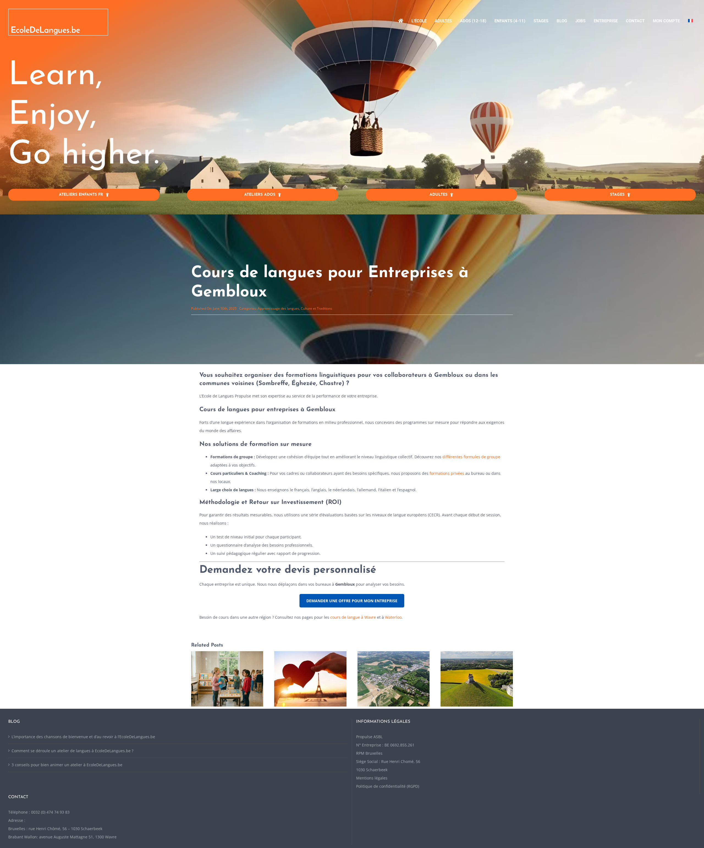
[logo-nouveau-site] (58, 10)
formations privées (447, 473)
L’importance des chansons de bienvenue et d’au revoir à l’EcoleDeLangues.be (83, 753)
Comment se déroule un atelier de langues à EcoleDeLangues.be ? (72, 767)
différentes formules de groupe (471, 456)
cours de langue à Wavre (353, 617)
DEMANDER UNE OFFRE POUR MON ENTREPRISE (351, 600)
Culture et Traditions (316, 308)
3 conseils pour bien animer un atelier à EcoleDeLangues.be (67, 781)
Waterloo (393, 617)
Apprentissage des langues (278, 308)
